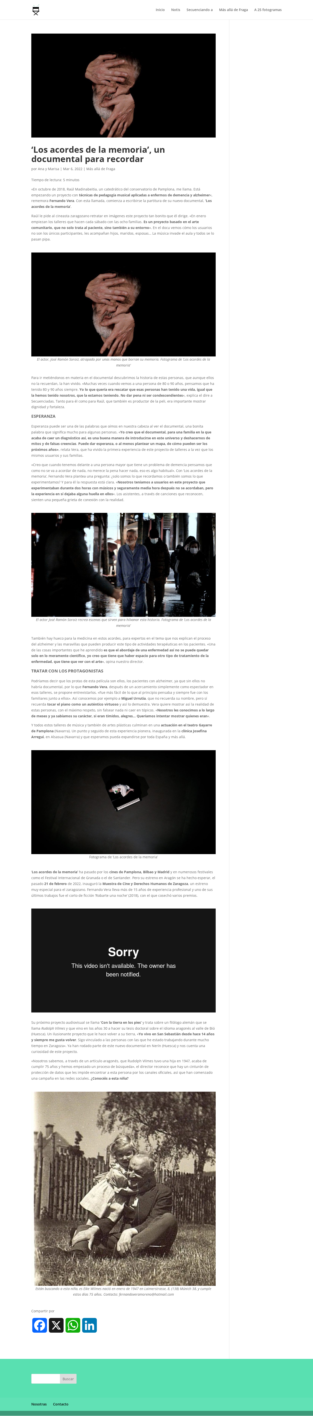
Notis (175, 10)
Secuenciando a (200, 10)
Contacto (60, 1404)
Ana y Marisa (48, 168)
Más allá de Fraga (233, 10)
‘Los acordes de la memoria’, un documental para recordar (98, 154)
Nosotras (39, 1404)
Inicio (160, 10)
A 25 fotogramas (268, 10)
